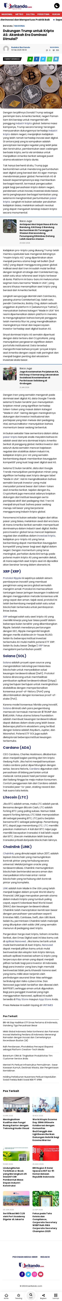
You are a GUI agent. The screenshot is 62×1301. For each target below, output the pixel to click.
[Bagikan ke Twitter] (43, 59)
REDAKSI (45, 1256)
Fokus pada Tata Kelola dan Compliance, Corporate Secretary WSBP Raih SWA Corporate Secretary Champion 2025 (45, 1222)
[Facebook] (22, 1274)
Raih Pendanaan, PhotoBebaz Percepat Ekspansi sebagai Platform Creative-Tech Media (28, 1048)
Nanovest (47, 945)
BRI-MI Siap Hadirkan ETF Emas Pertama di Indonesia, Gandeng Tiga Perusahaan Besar (30, 1024)
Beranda (7, 25)
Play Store (21, 999)
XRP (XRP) (12, 571)
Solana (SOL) (14, 656)
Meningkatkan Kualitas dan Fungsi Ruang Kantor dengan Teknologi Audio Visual (16, 1124)
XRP (5, 616)
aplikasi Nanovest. (16, 941)
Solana (7, 662)
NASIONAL (7, 14)
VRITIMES (47, 1005)
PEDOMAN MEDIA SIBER (24, 1256)
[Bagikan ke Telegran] (56, 59)
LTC (46, 825)
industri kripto (23, 123)
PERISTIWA (43, 14)
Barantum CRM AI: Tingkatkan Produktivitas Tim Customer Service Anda (28, 1057)
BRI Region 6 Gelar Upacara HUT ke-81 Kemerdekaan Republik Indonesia (43, 1172)
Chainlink (8, 853)
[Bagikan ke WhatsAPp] (49, 59)
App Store (44, 999)
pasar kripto (10, 437)
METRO (19, 14)
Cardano (34, 769)
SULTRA (30, 14)
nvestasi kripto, (47, 535)
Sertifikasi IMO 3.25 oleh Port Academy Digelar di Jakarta (14, 1216)
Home (6, 1298)
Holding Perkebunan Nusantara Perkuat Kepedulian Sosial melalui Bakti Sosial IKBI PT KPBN (29, 1078)
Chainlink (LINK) (17, 846)
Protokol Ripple (12, 578)
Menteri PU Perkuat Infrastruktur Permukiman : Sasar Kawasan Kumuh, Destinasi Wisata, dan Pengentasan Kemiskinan (31, 1067)
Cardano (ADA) (17, 747)
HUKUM (56, 14)
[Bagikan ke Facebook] (37, 59)
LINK (5, 888)
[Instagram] (34, 1274)
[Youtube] (40, 1274)
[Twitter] (28, 1274)
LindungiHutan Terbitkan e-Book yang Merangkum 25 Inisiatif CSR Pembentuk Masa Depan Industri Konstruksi (15, 1176)
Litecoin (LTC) (15, 797)
